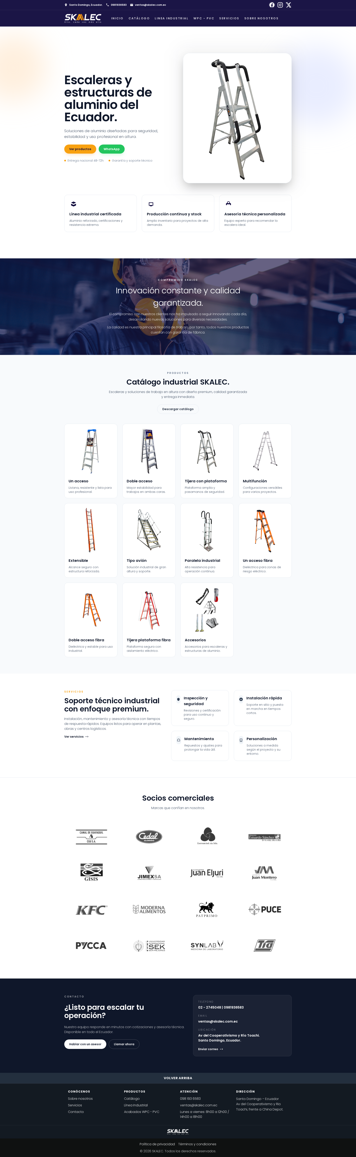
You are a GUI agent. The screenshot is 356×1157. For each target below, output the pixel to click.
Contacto (76, 1111)
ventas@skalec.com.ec (150, 5)
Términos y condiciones (197, 1144)
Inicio (117, 18)
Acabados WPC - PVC (141, 1111)
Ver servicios (76, 737)
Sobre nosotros (261, 18)
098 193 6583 (190, 1098)
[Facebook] (272, 5)
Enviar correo (210, 1049)
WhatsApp (112, 149)
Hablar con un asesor (85, 1044)
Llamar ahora (124, 1044)
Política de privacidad (157, 1144)
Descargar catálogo (178, 409)
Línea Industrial (136, 1105)
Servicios (229, 18)
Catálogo (139, 18)
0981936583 (119, 5)
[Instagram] (280, 5)
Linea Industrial (172, 18)
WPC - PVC (203, 18)
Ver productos (80, 149)
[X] (288, 5)
